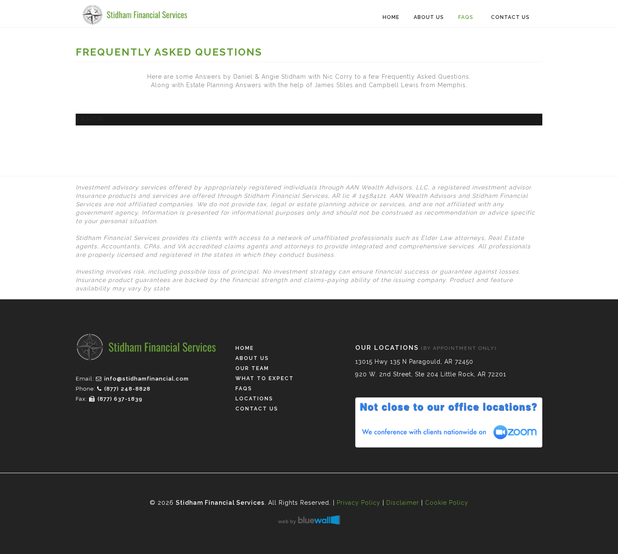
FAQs (465, 17)
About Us (429, 17)
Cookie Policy (446, 502)
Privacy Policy (358, 502)
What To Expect (264, 378)
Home (391, 17)
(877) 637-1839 (120, 399)
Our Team (252, 368)
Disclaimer (402, 502)
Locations (254, 399)
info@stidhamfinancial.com (146, 379)
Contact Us (510, 17)
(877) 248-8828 (127, 389)
